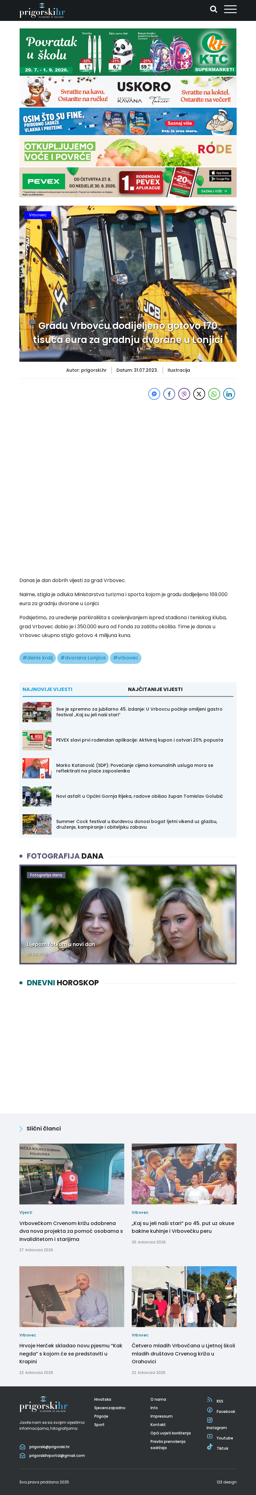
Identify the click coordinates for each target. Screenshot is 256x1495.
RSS (220, 1401)
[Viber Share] (184, 394)
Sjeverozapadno (110, 1407)
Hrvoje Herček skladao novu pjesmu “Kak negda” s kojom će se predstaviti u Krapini (70, 1353)
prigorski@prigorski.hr (49, 1446)
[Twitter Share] (199, 394)
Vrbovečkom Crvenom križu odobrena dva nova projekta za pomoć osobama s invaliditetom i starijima (71, 1231)
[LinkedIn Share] (229, 394)
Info (154, 1407)
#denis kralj (37, 657)
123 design (227, 1482)
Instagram (217, 1427)
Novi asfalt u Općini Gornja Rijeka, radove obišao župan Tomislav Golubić (139, 796)
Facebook (226, 1411)
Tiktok (222, 1448)
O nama (158, 1399)
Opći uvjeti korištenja (170, 1433)
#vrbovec (125, 657)
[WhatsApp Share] (214, 394)
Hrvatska (102, 1399)
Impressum (161, 1416)
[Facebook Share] (169, 394)
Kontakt (158, 1424)
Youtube (225, 1438)
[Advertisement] (128, 445)
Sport (99, 1424)
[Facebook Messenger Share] (154, 394)
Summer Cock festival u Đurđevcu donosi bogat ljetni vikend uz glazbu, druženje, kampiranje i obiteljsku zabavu (136, 824)
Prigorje (101, 1416)
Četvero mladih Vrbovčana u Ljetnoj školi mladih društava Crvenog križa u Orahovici (183, 1353)
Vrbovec (38, 215)
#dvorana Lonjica (83, 657)
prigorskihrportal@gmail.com (57, 1455)
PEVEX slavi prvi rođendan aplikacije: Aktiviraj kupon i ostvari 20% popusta (139, 740)
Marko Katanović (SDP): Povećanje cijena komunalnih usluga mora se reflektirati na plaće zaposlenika (134, 768)
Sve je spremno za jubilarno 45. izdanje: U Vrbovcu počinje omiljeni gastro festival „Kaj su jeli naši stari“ (139, 712)
